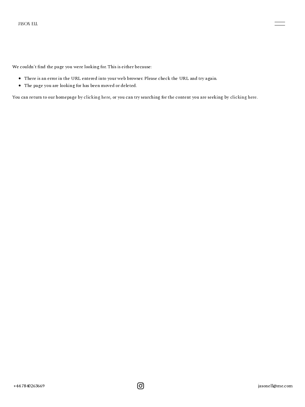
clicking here (97, 97)
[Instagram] (140, 385)
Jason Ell (28, 23)
